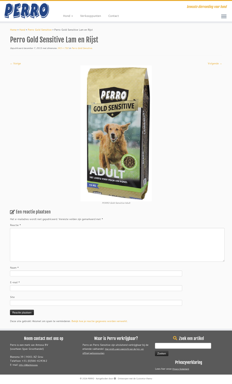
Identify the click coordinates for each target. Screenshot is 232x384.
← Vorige (15, 63)
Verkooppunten (90, 16)
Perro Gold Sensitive (40, 30)
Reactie (15, 225)
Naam (14, 267)
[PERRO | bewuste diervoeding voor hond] (26, 11)
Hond (67, 16)
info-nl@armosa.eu (28, 365)
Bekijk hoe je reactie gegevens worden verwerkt (99, 321)
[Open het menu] (224, 16)
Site (12, 297)
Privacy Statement (180, 369)
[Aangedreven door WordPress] (115, 378)
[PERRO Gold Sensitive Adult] (116, 133)
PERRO (91, 378)
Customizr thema (144, 378)
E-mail (15, 282)
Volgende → (215, 63)
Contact (113, 16)
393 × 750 (63, 48)
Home (13, 30)
